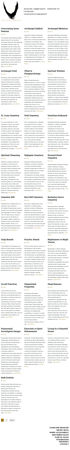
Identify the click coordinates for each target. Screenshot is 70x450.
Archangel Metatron (58, 28)
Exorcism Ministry (59, 428)
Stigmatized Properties (30, 285)
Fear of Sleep (62, 437)
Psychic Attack (31, 239)
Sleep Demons (54, 284)
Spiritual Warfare (56, 71)
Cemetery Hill (8, 197)
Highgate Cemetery (33, 155)
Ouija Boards (7, 239)
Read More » (9, 66)
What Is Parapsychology (32, 72)
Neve (2, 448)
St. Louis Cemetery (10, 115)
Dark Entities (7, 377)
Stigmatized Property (35, 14)
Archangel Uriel (9, 71)
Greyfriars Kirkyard (57, 115)
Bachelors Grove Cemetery (56, 198)
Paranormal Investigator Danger (11, 330)
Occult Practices (9, 284)
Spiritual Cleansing (10, 155)
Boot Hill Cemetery (33, 197)
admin (4, 34)
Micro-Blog (63, 430)
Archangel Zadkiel (33, 28)
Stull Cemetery (31, 115)
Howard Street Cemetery (55, 156)
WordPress (15, 448)
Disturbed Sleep (60, 435)
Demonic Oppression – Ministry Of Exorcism (42, 10)
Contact (64, 444)
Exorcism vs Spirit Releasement (33, 330)
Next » (12, 420)
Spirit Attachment (59, 432)
